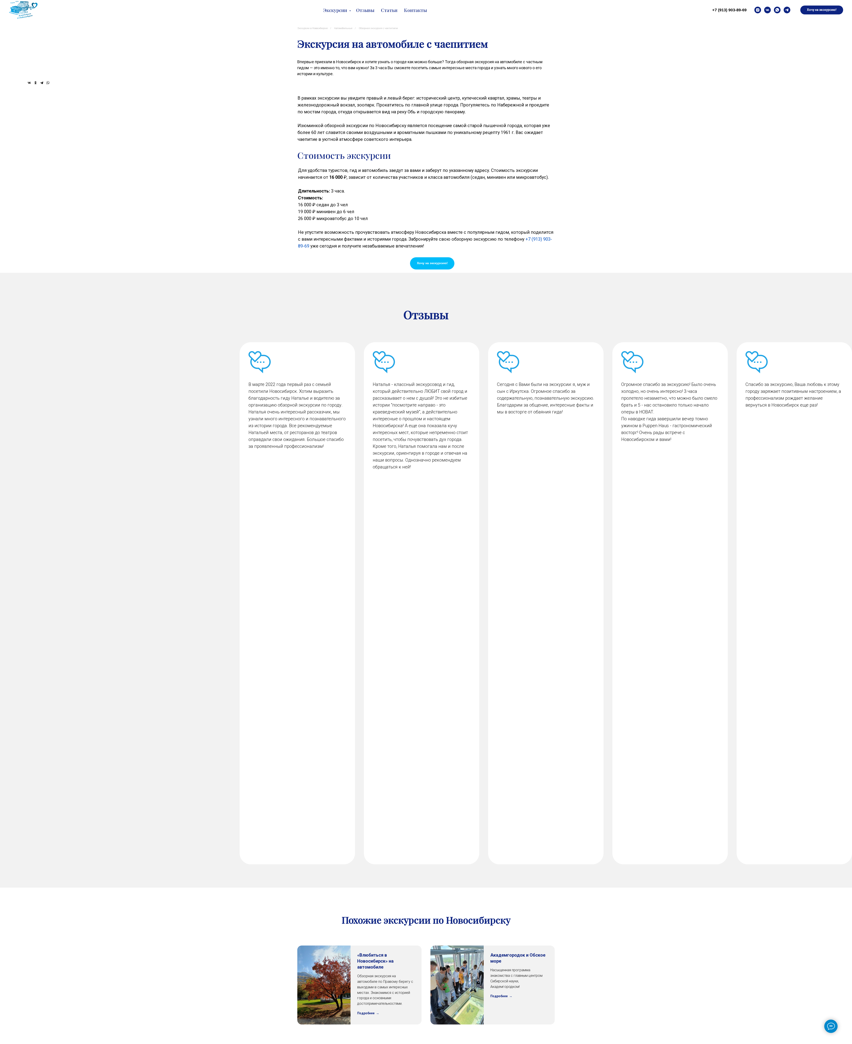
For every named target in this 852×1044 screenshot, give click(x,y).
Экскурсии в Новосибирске (312, 28)
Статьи (389, 10)
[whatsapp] (777, 10)
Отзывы (365, 10)
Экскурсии (335, 10)
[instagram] (757, 10)
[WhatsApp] (48, 82)
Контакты (415, 10)
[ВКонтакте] (29, 82)
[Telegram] (41, 82)
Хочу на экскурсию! (432, 263)
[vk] (767, 10)
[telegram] (787, 10)
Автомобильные (343, 28)
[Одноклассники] (35, 82)
